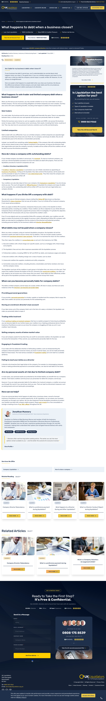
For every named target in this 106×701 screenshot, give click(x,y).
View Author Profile (86, 80)
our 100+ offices (24, 404)
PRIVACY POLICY (21, 697)
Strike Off (41, 199)
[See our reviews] (60, 37)
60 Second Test (97, 7)
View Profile (8, 446)
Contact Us (66, 8)
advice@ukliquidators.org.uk (14, 686)
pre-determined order (35, 174)
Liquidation (26, 8)
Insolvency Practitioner (9, 172)
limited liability (33, 142)
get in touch (43, 402)
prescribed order (28, 240)
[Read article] (18, 556)
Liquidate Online (40, 8)
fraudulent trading (40, 352)
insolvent (37, 158)
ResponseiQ (82, 694)
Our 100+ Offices (82, 8)
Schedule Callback (90, 691)
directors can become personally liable (26, 287)
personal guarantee (18, 297)
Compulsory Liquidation (47, 183)
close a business (16, 201)
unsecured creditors (49, 271)
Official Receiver (32, 185)
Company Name (18, 636)
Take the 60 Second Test (12, 37)
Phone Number (19, 644)
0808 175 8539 (74, 633)
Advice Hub (53, 8)
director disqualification (44, 222)
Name (16, 618)
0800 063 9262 (41, 37)
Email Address (19, 627)
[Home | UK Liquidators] (9, 7)
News (70, 685)
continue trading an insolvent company (17, 321)
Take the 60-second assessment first (73, 648)
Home (3, 21)
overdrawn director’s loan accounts (21, 236)
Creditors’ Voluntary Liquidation (13, 170)
